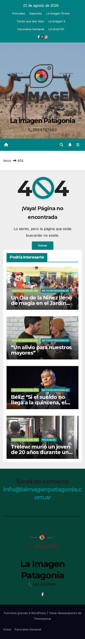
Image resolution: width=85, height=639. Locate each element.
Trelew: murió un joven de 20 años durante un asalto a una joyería (40, 452)
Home (7, 629)
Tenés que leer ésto (30, 21)
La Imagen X (56, 21)
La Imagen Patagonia (42, 121)
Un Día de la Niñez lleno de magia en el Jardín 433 (41, 303)
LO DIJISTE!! (56, 29)
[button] (61, 145)
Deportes (35, 13)
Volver (42, 245)
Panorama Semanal (30, 29)
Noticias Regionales (55, 290)
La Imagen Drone (58, 13)
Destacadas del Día (25, 290)
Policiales (18, 13)
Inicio (7, 160)
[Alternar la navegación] (78, 144)
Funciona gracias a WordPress (25, 613)
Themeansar (42, 618)
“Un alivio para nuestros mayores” (41, 350)
